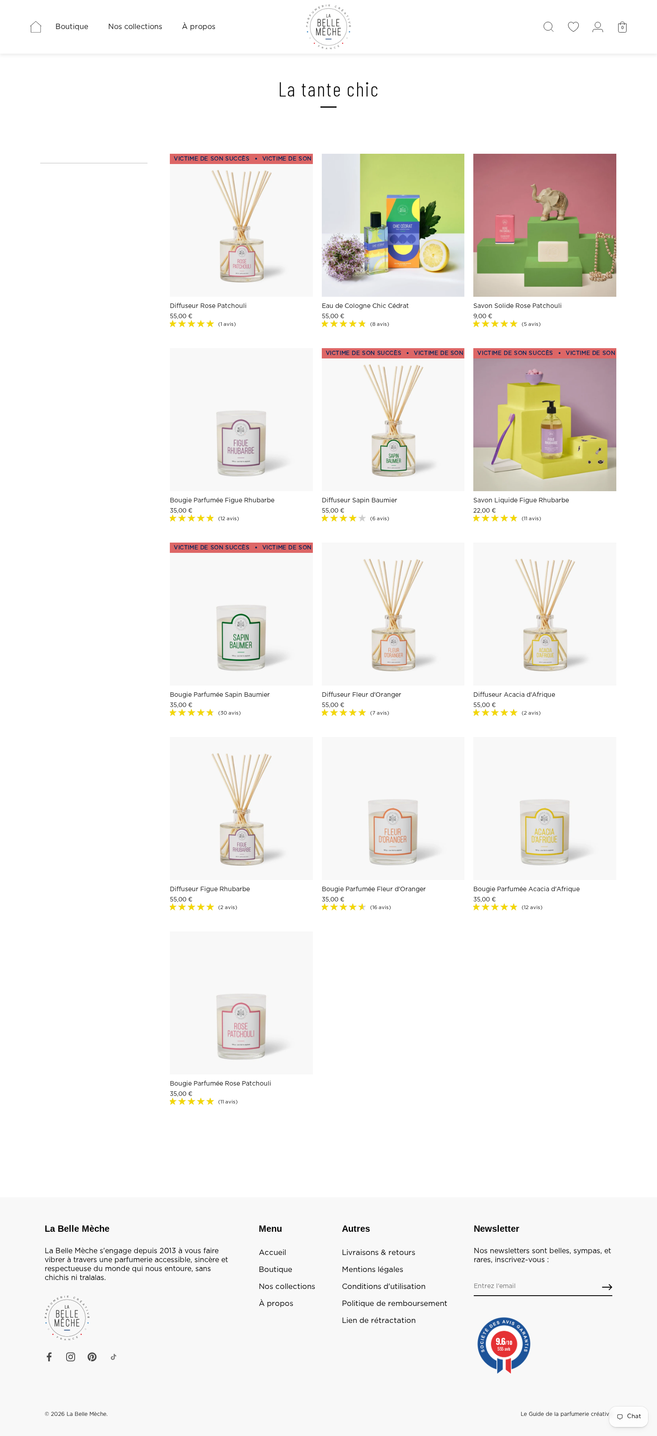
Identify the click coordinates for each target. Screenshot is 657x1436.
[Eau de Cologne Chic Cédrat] (393, 225)
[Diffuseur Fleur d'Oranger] (393, 614)
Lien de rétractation (379, 1320)
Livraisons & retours (378, 1252)
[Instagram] (70, 1357)
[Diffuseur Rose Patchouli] (241, 225)
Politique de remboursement (394, 1303)
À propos (198, 26)
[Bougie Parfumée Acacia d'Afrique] (544, 808)
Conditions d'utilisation (383, 1286)
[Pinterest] (92, 1357)
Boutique (71, 26)
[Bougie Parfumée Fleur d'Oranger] (393, 808)
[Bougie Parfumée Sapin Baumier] (241, 614)
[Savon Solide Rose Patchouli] (544, 225)
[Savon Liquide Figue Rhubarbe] (544, 419)
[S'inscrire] (607, 1287)
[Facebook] (49, 1357)
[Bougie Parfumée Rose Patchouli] (241, 1002)
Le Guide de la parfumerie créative (566, 1414)
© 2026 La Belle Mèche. (76, 1414)
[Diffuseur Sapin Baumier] (393, 419)
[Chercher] (548, 27)
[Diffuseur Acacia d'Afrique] (544, 614)
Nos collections (135, 26)
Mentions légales (372, 1269)
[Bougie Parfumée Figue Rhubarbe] (241, 419)
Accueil (272, 1252)
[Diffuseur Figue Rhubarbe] (241, 808)
